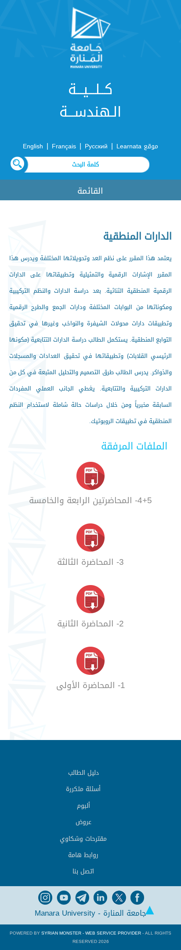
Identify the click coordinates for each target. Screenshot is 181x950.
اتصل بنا (83, 871)
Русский (96, 146)
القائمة (90, 191)
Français (64, 146)
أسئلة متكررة (83, 789)
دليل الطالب (83, 773)
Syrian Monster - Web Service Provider (91, 933)
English (33, 146)
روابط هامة (83, 855)
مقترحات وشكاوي (83, 839)
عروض (83, 822)
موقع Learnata (137, 146)
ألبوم (83, 806)
